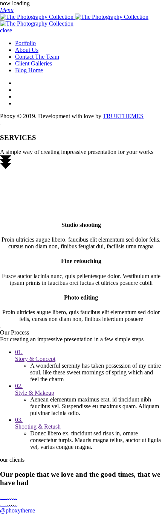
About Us (26, 50)
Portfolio (25, 43)
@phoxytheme (17, 510)
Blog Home (29, 70)
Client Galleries (33, 63)
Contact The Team (37, 56)
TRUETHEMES (123, 116)
